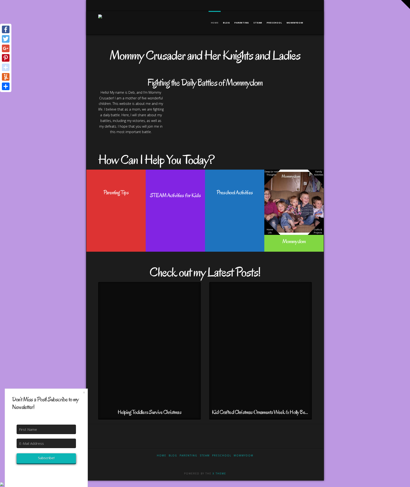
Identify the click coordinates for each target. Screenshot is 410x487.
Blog (173, 455)
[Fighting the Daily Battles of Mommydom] (100, 19)
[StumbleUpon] (5, 67)
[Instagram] (303, 5)
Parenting (188, 455)
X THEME (219, 473)
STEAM (205, 455)
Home (161, 455)
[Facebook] (278, 5)
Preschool (221, 455)
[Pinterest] (309, 5)
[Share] (5, 86)
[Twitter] (285, 5)
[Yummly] (5, 77)
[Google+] (291, 5)
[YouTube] (297, 5)
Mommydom (243, 455)
